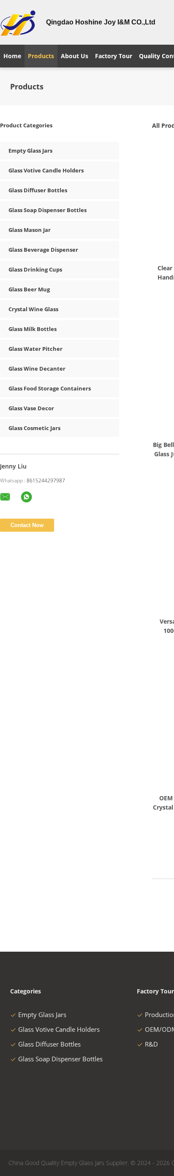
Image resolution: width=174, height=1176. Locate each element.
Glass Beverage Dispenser (43, 249)
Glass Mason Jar (29, 230)
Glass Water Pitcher (35, 349)
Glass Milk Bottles (32, 329)
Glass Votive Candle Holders (46, 170)
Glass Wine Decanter (36, 368)
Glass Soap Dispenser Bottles (47, 210)
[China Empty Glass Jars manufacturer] (18, 22)
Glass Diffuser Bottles (37, 190)
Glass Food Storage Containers (49, 388)
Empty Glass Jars (30, 150)
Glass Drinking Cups (35, 269)
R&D (151, 1044)
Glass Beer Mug (29, 289)
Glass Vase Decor (31, 408)
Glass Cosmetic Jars (34, 428)
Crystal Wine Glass (33, 309)
